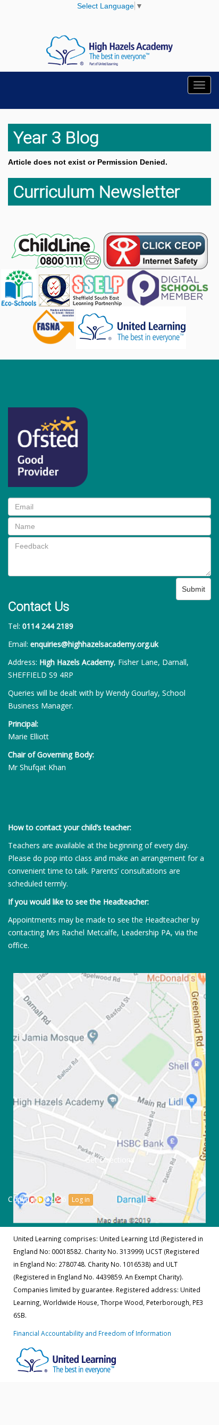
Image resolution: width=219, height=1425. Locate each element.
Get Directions (109, 1160)
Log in (81, 1199)
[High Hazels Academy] (109, 50)
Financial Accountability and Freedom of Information (92, 1333)
